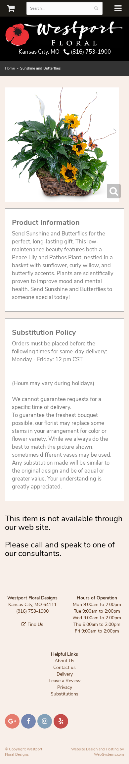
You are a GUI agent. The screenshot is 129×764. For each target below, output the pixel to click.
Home (10, 68)
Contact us (64, 667)
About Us (64, 661)
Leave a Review (65, 681)
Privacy (64, 687)
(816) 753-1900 (90, 52)
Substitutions (64, 694)
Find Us (34, 624)
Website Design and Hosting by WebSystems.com (97, 752)
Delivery (65, 674)
